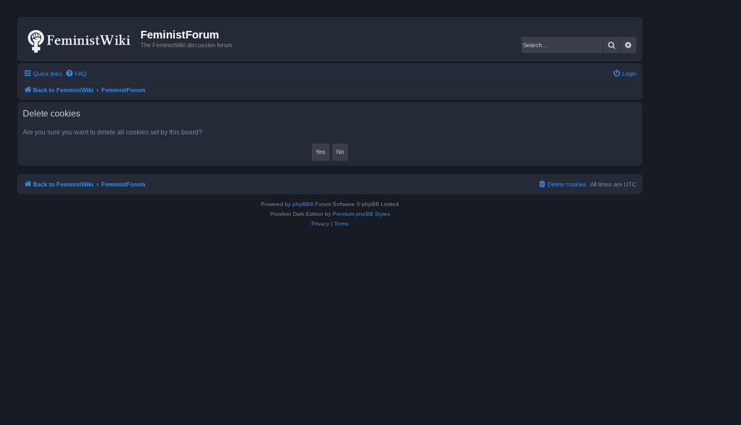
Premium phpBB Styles (361, 214)
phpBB (301, 204)
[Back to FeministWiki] (80, 39)
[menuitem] (76, 73)
